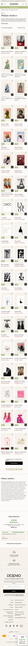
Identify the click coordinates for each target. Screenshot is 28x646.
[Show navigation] (2, 4)
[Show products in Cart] (25, 4)
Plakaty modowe (14, 9)
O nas (11, 600)
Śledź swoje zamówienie (20, 604)
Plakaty (7, 9)
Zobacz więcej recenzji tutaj (14, 543)
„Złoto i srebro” (8, 499)
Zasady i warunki (18, 607)
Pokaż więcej (14, 463)
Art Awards (10, 619)
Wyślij (14, 591)
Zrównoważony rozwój (8, 609)
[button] (22, 640)
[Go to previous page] (6, 469)
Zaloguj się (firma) (9, 622)
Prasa (12, 602)
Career (11, 607)
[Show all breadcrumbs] (2, 10)
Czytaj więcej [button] (4, 23)
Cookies (17, 609)
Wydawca (11, 604)
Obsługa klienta (18, 602)
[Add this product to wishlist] (12, 34)
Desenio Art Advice (19, 600)
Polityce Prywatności (20, 595)
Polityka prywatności (19, 612)
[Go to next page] (21, 469)
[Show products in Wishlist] (22, 4)
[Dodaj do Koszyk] (12, 48)
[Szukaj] (5, 4)
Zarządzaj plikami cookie (20, 617)
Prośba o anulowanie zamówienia (19, 614)
